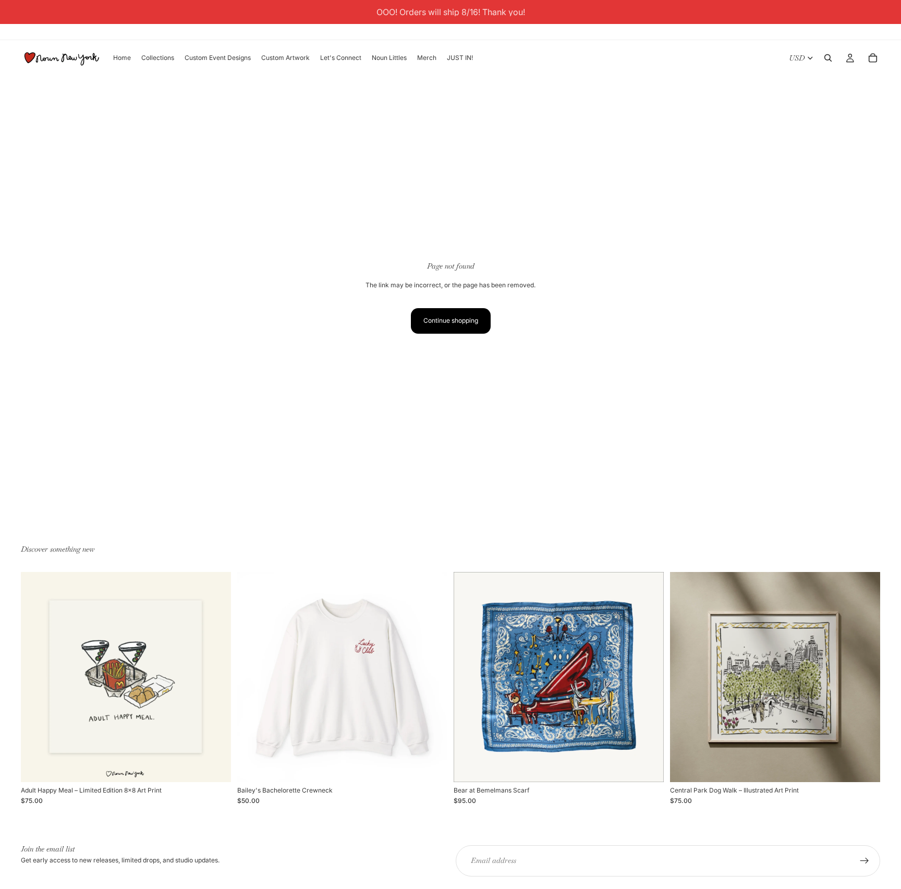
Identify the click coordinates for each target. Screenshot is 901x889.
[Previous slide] (253, 677)
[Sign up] (864, 861)
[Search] (828, 57)
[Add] (214, 766)
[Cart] (872, 57)
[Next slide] (431, 677)
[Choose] (431, 766)
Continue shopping (450, 320)
